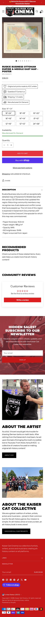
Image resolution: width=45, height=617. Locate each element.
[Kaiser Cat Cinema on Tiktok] (18, 580)
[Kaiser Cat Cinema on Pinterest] (14, 580)
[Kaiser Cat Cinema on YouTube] (25, 580)
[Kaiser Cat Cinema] (20, 11)
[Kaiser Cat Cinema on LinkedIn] (10, 580)
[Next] (41, 2)
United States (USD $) (12, 594)
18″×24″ (8, 113)
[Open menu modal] (3, 11)
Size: (7, 109)
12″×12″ (22, 124)
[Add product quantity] (11, 145)
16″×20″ (36, 113)
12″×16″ (9, 124)
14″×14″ (22, 118)
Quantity (6, 140)
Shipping (6, 174)
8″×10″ (36, 118)
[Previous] (3, 2)
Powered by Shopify (9, 602)
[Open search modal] (36, 11)
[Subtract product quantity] (4, 145)
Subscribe (38, 572)
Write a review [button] (22, 300)
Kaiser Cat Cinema (21, 598)
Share (7, 181)
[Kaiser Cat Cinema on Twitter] (22, 580)
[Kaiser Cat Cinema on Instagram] (7, 580)
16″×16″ (9, 118)
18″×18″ (22, 113)
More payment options (22, 168)
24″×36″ (36, 124)
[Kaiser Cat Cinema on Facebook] (3, 580)
